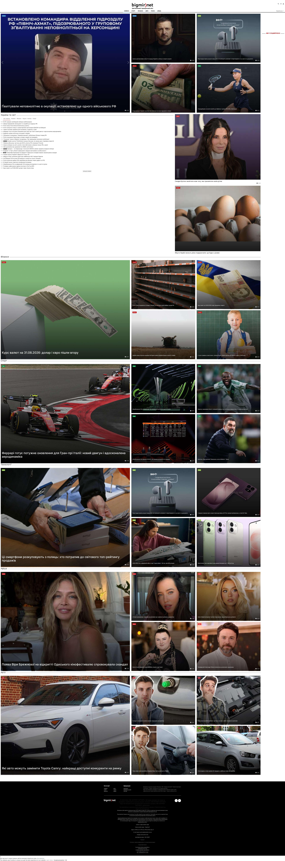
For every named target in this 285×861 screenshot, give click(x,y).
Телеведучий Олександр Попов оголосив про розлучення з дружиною (216, 667)
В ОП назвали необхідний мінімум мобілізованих (17, 122)
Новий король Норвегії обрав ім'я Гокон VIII (16, 154)
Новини (126, 11)
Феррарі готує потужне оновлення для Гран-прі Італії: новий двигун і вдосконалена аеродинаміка (32, 131)
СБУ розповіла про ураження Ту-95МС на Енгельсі (18, 147)
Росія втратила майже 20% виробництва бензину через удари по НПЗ (24, 160)
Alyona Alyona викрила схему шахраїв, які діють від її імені (147, 667)
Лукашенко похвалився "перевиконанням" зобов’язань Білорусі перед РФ (25, 135)
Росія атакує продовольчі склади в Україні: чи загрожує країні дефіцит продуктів (153, 305)
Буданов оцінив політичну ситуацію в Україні (16, 133)
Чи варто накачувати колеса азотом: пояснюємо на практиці (148, 720)
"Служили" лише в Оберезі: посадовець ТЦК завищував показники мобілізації (26, 139)
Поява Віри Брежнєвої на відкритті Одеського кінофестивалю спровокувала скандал (31, 152)
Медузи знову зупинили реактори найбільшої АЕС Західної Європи (23, 156)
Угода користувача (142, 844)
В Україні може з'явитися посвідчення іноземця (17, 162)
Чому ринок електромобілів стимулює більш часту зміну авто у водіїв (150, 771)
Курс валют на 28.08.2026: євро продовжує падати (211, 305)
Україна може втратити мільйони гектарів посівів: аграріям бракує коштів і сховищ (153, 355)
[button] (2, 62)
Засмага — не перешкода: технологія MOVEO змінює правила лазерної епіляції (29, 149)
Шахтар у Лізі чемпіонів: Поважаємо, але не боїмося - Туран (213, 459)
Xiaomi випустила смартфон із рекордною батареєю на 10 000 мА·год (216, 563)
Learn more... (49, 860)
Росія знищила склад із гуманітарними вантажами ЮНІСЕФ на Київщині (24, 127)
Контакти (126, 788)
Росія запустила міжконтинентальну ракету (16, 125)
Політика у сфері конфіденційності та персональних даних (142, 842)
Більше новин (87, 171)
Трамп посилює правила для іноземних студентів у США (20, 129)
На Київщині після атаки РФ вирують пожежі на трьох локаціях (22, 158)
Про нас (125, 791)
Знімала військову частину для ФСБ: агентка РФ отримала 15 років (23, 143)
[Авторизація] (283, 4)
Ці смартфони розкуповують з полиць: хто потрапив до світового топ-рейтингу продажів (61, 558)
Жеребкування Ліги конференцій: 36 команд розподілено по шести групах (25, 164)
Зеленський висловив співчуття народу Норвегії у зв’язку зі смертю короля (151, 58)
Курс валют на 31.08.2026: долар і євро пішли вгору (18, 168)
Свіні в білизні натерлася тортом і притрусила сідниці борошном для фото (217, 617)
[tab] (6, 118)
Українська (279, 11)
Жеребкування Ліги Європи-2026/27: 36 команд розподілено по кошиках (151, 459)
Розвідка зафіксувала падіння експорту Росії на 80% (18, 166)
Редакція (142, 839)
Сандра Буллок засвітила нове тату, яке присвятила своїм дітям (198, 181)
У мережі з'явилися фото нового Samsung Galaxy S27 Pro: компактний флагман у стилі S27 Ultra (222, 513)
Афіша (159, 11)
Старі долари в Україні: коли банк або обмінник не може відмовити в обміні (151, 111)
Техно (153, 11)
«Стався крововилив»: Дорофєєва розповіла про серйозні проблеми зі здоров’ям (153, 617)
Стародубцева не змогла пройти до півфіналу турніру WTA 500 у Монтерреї (217, 109)
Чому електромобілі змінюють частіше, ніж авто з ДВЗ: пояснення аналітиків (217, 720)
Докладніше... (41, 858)
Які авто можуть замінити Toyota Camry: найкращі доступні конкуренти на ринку (61, 768)
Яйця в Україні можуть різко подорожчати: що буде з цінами (197, 253)
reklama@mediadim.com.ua (142, 851)
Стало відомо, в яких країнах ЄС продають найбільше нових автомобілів (216, 771)
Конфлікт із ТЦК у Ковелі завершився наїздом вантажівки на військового (24, 150)
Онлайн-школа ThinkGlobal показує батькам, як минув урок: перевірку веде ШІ (29, 141)
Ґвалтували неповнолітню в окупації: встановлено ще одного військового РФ (61, 106)
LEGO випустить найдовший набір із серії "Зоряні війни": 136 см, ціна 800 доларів (153, 563)
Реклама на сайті (127, 789)
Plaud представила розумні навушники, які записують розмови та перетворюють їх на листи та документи (225, 58)
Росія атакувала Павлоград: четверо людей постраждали (20, 137)
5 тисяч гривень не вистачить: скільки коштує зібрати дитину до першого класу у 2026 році (221, 355)
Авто (147, 11)
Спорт (133, 11)
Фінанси (140, 11)
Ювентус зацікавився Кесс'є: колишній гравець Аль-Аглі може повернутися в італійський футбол (223, 409)
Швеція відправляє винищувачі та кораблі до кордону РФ (20, 123)
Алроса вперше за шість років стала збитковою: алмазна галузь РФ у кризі (25, 145)
